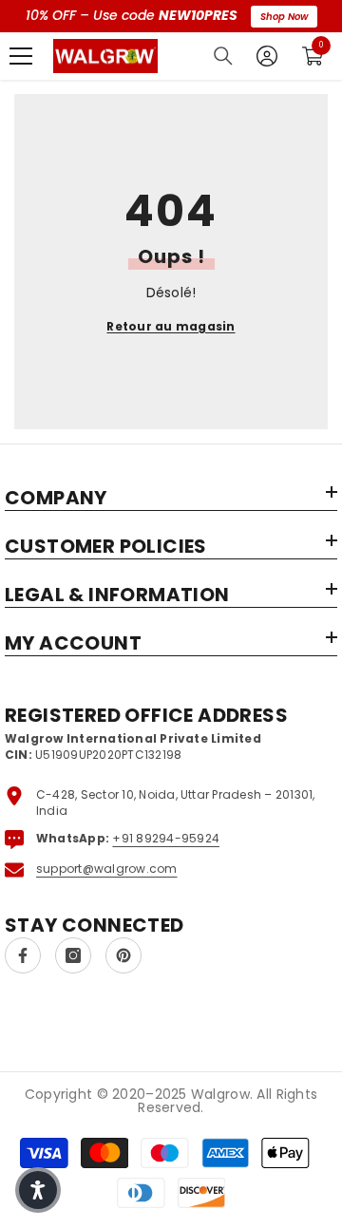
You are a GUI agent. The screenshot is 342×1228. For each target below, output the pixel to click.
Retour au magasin (170, 326)
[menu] (21, 56)
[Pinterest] (123, 955)
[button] (38, 1190)
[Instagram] (73, 955)
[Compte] (266, 56)
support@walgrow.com (107, 868)
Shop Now (284, 16)
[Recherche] (223, 56)
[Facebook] (23, 955)
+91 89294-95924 (165, 838)
